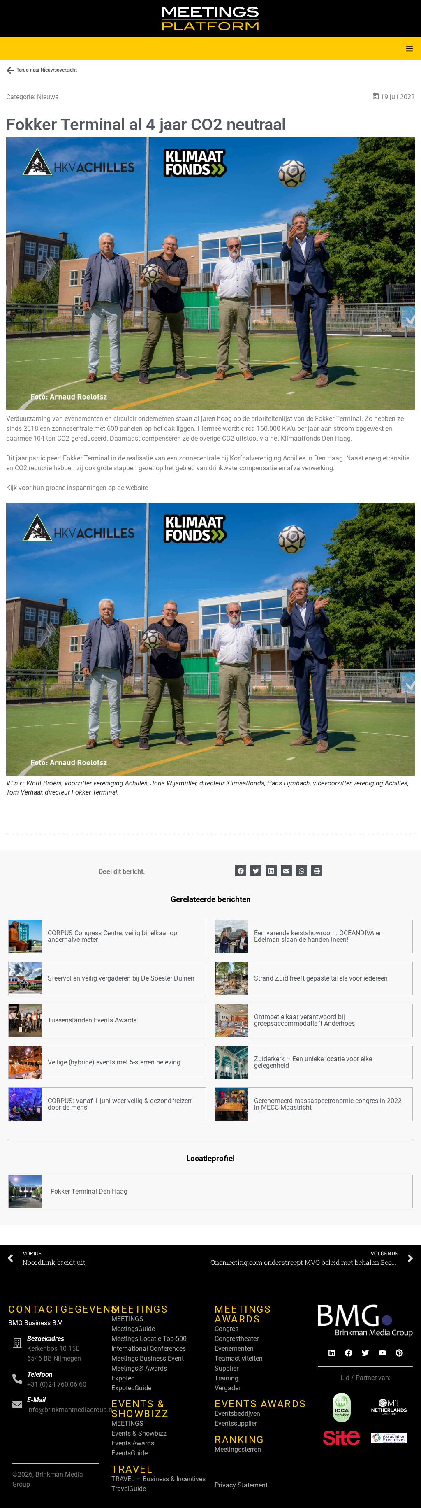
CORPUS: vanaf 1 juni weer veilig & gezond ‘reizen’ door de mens (120, 1104)
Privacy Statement (241, 1485)
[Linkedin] (331, 1352)
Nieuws (47, 97)
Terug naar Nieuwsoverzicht (46, 70)
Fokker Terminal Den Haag (89, 1191)
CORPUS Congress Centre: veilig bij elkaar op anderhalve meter (112, 936)
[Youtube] (382, 1352)
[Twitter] (365, 1352)
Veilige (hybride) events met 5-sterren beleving (114, 1062)
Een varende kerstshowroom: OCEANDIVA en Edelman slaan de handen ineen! (318, 936)
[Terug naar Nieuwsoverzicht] (10, 70)
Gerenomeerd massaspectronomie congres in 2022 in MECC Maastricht (328, 1104)
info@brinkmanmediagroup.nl (70, 1410)
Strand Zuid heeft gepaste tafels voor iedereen (321, 978)
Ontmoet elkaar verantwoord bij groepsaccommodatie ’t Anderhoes (304, 1020)
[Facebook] (348, 1352)
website (137, 488)
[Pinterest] (399, 1352)
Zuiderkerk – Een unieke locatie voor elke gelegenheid (313, 1062)
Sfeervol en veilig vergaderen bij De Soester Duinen (121, 978)
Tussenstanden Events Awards (92, 1020)
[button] (409, 48)
